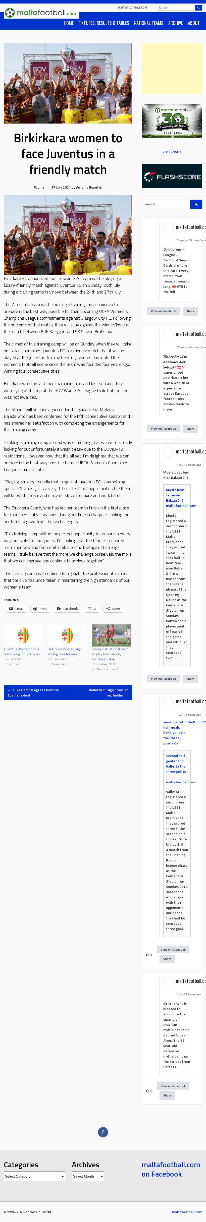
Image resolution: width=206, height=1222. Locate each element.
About (194, 23)
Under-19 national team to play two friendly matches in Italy (110, 654)
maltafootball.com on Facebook (171, 1169)
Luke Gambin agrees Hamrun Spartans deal (33, 692)
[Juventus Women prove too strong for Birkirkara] (23, 635)
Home (69, 23)
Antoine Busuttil (89, 187)
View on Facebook (163, 311)
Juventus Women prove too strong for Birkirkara (22, 651)
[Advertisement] (172, 68)
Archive (175, 23)
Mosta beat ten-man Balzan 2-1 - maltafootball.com (181, 497)
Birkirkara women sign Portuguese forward (65, 651)
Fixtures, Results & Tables (104, 23)
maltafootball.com (132, 8)
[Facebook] (103, 1132)
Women (40, 187)
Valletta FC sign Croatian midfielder (108, 692)
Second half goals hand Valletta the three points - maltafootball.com (181, 769)
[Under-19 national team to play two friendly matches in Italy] (111, 635)
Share (190, 311)
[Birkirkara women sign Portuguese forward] (67, 635)
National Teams (148, 23)
